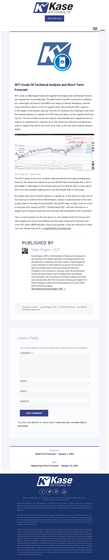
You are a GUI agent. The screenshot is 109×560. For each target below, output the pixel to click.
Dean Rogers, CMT (49, 307)
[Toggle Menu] (95, 29)
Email (24, 391)
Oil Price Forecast (68, 307)
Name (24, 381)
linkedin (56, 492)
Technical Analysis (29, 309)
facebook (42, 492)
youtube (64, 492)
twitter (49, 492)
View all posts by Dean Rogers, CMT (47, 289)
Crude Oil (82, 307)
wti (38, 309)
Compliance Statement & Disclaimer (56, 500)
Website (24, 401)
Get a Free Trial (54, 18)
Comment (26, 353)
